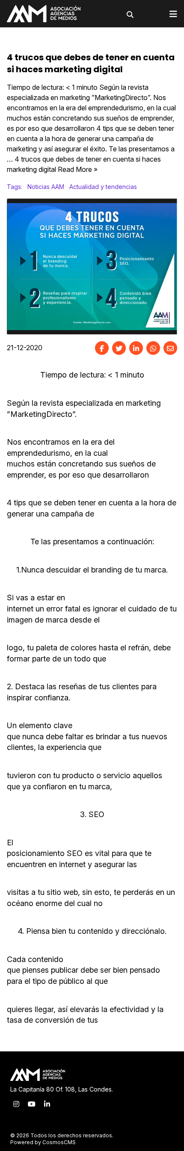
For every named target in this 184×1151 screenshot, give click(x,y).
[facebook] (102, 348)
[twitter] (119, 348)
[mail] (170, 348)
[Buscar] (130, 14)
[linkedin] (136, 348)
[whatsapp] (153, 348)
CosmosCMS (59, 1142)
